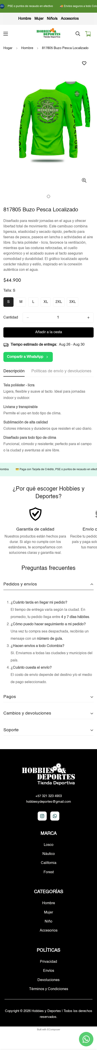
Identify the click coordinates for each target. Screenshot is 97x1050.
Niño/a (52, 19)
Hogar (7, 48)
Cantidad (10, 317)
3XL (73, 303)
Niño (48, 921)
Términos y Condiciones (48, 989)
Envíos (48, 971)
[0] (88, 33)
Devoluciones (48, 980)
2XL (60, 303)
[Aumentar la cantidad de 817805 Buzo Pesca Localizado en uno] (88, 318)
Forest (49, 872)
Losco (48, 845)
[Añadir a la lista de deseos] (84, 63)
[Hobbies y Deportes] (48, 33)
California (48, 863)
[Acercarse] (84, 180)
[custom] (42, 816)
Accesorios (70, 19)
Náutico (48, 854)
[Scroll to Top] (88, 1026)
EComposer (53, 1030)
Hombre (24, 19)
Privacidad (48, 962)
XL (47, 303)
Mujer (39, 19)
